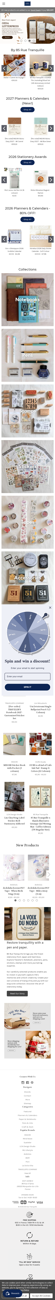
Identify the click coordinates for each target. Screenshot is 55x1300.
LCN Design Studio (27, 1146)
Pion (28, 1162)
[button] (27, 299)
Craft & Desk (27, 1127)
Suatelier (27, 1142)
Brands (27, 1092)
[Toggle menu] (3, 3)
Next (49, 874)
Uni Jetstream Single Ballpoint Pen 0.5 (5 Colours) (40, 709)
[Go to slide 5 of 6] (33, 900)
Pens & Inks (27, 1123)
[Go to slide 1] (4, 68)
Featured (27, 1111)
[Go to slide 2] (51, 68)
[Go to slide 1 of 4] (21, 41)
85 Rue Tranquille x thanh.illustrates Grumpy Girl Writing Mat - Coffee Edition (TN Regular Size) (40, 823)
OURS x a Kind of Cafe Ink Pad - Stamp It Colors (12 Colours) (40, 768)
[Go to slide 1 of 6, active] (15, 900)
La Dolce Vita (27, 1165)
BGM (27, 1158)
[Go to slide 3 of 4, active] (30, 41)
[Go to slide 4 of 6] (28, 900)
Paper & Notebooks (27, 1119)
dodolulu (27, 1154)
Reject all (22, 1295)
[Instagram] (22, 1082)
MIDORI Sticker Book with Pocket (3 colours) (14, 768)
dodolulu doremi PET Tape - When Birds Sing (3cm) (14, 891)
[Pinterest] (32, 1082)
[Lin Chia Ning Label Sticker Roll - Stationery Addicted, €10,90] (14, 796)
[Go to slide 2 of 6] (20, 900)
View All (27, 1173)
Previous (3, 874)
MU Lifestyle (27, 1150)
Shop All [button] (27, 109)
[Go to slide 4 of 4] (34, 41)
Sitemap (27, 1103)
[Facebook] (27, 1082)
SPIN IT (27, 687)
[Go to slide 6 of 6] (37, 900)
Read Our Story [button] (17, 993)
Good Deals (36, 10)
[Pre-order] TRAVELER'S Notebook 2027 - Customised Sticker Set (14, 712)
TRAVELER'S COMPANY (27, 1169)
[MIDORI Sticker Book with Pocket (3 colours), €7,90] (14, 744)
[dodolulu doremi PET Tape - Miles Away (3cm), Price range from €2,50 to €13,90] (38, 867)
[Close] (50, 607)
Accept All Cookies (41, 1295)
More (27, 1100)
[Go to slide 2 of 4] (25, 41)
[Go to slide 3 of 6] (24, 900)
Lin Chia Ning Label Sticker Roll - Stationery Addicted (14, 820)
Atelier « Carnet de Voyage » (14, 78)
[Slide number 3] (27, 28)
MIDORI (27, 1135)
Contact (27, 1096)
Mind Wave (27, 1139)
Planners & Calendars (27, 1115)
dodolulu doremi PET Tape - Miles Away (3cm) (38, 891)
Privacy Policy (23, 1290)
